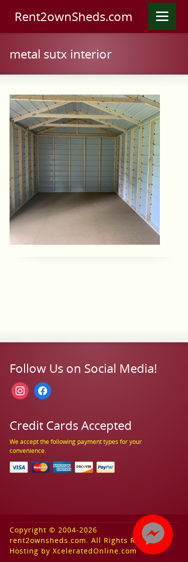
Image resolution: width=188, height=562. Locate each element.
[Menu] (162, 16)
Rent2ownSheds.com (73, 16)
